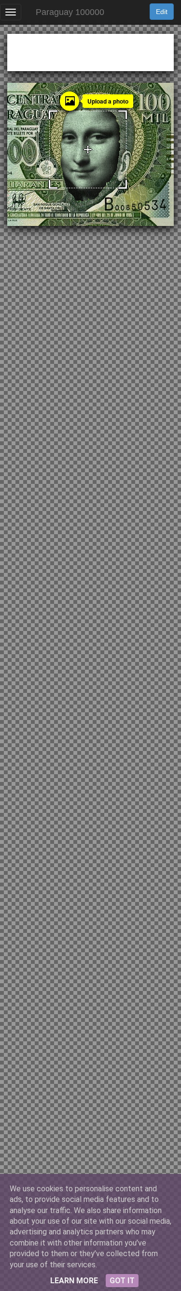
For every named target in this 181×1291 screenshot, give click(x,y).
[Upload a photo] (69, 101)
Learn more (74, 1280)
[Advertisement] (90, 51)
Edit (161, 11)
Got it (122, 1280)
